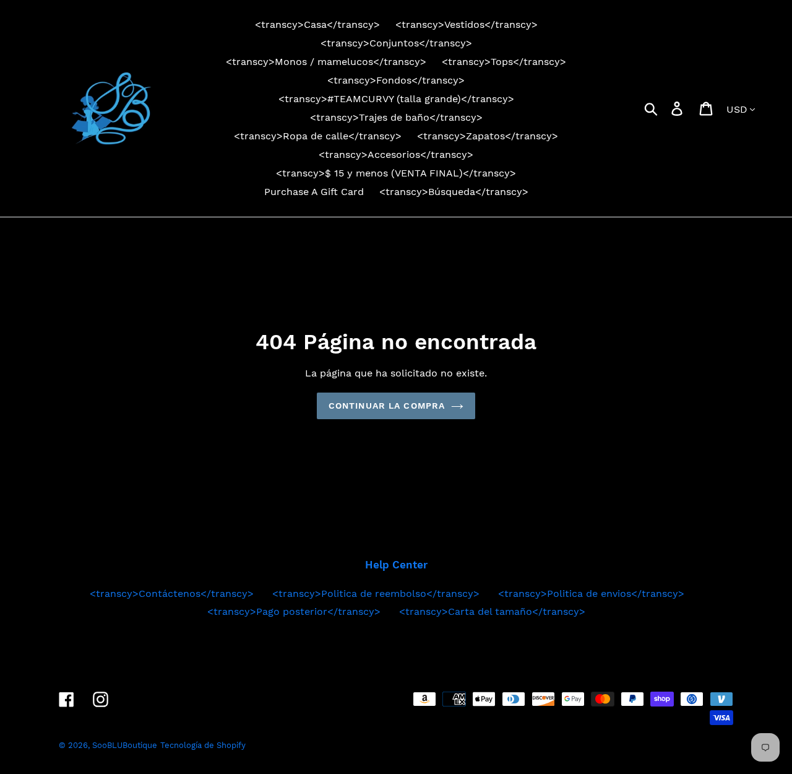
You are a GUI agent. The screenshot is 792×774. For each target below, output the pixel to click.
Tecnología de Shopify (203, 745)
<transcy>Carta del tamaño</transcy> (492, 611)
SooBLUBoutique (124, 745)
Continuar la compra (387, 406)
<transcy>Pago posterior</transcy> (294, 611)
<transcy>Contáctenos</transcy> (172, 593)
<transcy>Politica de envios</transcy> (591, 593)
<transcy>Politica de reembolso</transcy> (376, 593)
